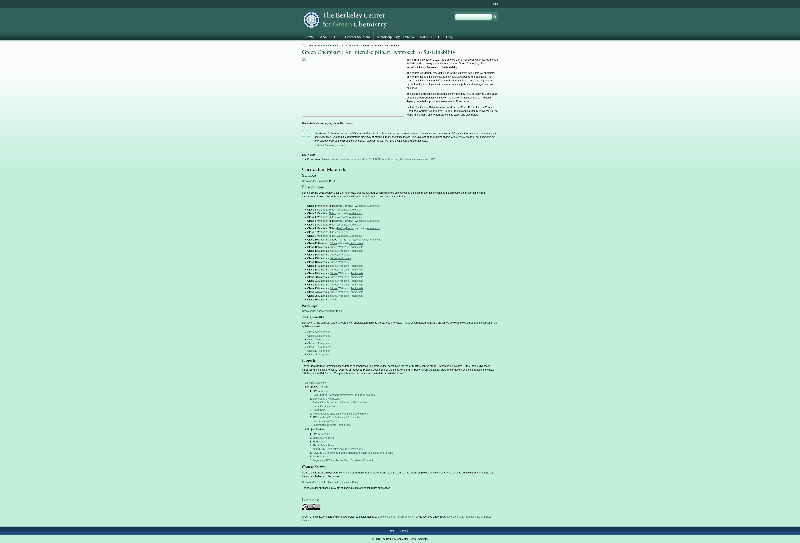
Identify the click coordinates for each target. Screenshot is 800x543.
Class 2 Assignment (318, 332)
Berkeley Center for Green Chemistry (399, 516)
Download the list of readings (318, 311)
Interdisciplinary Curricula (395, 36)
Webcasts (342, 209)
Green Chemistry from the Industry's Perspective (339, 402)
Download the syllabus (315, 181)
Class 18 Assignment (319, 347)
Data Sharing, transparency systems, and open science (343, 395)
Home (321, 45)
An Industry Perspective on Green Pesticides (337, 449)
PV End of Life (320, 456)
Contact (404, 530)
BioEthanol (318, 441)
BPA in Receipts (321, 391)
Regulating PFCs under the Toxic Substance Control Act (343, 460)
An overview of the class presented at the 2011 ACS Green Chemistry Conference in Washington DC (378, 159)
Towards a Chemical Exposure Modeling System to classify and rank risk (353, 452)
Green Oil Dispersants (325, 406)
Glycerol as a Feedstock (326, 398)
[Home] (345, 20)
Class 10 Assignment (319, 343)
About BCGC (329, 36)
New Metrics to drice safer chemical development (340, 413)
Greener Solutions (357, 36)
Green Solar (319, 409)
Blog (449, 36)
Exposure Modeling (323, 437)
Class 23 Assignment (319, 354)
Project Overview (316, 382)
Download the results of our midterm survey (326, 482)
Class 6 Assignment (318, 335)
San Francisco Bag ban (325, 421)
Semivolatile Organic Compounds (331, 424)
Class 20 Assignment (319, 350)
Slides (332, 232)
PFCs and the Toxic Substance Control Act (336, 417)
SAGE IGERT (430, 36)
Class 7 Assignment (318, 339)
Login (494, 3)
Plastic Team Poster (323, 445)
